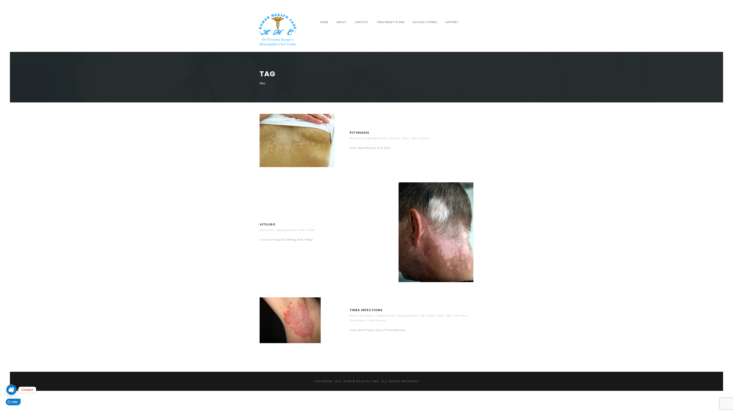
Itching (431, 315)
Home (324, 22)
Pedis (441, 315)
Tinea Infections (366, 310)
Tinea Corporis (358, 320)
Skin (414, 138)
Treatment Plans (391, 22)
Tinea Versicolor (377, 320)
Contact (361, 22)
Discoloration (357, 138)
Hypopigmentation (377, 138)
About (342, 22)
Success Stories (425, 22)
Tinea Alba (460, 315)
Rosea (406, 138)
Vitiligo (267, 224)
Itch (423, 315)
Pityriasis (359, 132)
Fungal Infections (386, 315)
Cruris (353, 315)
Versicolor (425, 138)
